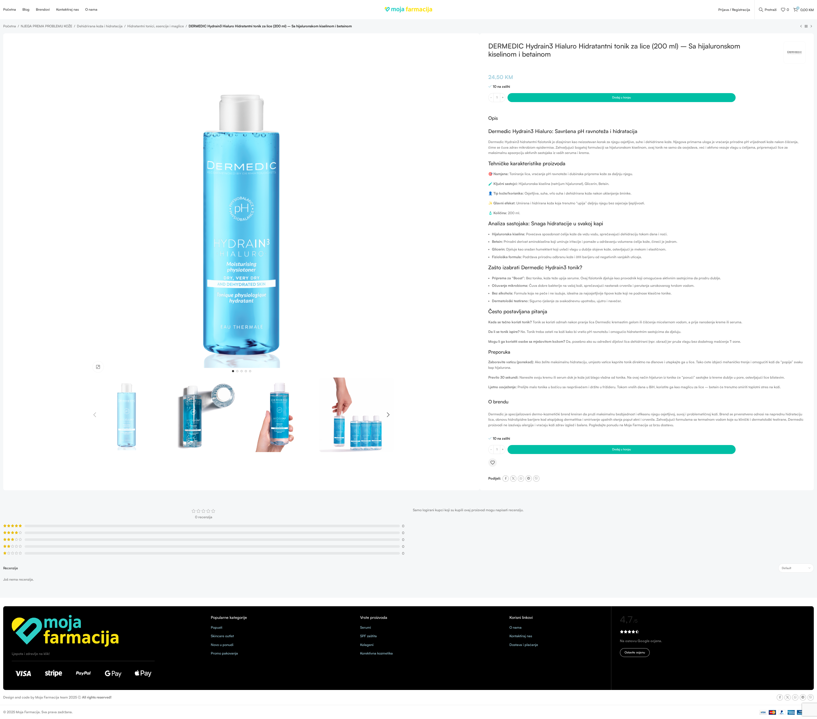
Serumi (365, 627)
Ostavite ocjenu (635, 652)
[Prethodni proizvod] (801, 26)
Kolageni (367, 645)
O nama (515, 627)
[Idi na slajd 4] (246, 371)
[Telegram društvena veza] (528, 478)
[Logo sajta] (408, 9)
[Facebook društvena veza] (505, 478)
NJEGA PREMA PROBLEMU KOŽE (46, 26)
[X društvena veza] (513, 478)
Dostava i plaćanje (523, 645)
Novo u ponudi (222, 645)
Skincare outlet (222, 636)
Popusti (216, 627)
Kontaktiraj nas (520, 636)
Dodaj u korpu (621, 97)
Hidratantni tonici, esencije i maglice (155, 26)
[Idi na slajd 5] (250, 371)
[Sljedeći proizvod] (811, 26)
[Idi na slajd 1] (233, 371)
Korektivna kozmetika (376, 653)
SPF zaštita (368, 636)
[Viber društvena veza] (536, 478)
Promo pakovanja (224, 653)
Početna (9, 26)
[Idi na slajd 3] (242, 371)
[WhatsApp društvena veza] (521, 478)
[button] (94, 415)
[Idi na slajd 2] (237, 371)
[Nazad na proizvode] (806, 26)
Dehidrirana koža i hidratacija (100, 26)
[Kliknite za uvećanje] (98, 367)
